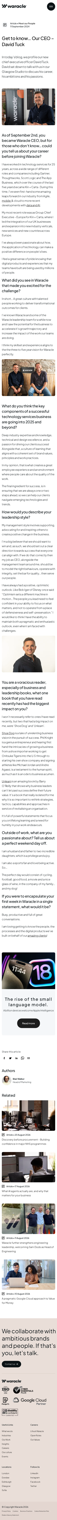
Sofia (4, 1490)
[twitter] (10, 1058)
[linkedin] (16, 1058)
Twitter (33, 1486)
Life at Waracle (37, 1431)
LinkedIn (34, 1473)
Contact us (10, 1364)
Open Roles (35, 1435)
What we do (7, 1431)
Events (5, 1456)
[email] (28, 1058)
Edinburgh (6, 1482)
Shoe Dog (8, 733)
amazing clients (37, 935)
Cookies (15, 1511)
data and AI (33, 205)
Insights (5, 1444)
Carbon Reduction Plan (41, 1511)
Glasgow (6, 1486)
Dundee (5, 1477)
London (5, 1473)
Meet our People (27, 23)
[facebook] (4, 1058)
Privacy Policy (6, 1511)
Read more (28, 1023)
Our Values (35, 1439)
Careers (5, 1448)
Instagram (35, 1477)
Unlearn (6, 781)
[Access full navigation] (51, 6)
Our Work (6, 1439)
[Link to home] (14, 4)
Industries (6, 1435)
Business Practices (26, 1511)
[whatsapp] (22, 1058)
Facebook (35, 1482)
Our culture (7, 1452)
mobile (6, 200)
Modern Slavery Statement (10, 1515)
